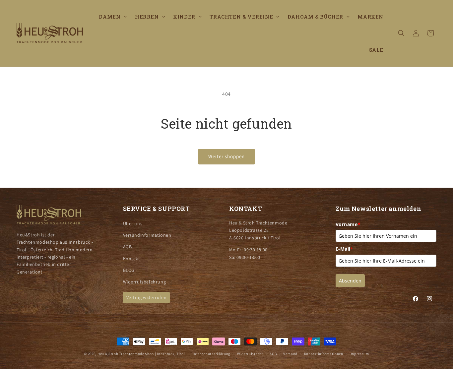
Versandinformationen (147, 235)
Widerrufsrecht (250, 353)
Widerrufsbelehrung (144, 282)
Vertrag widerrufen (146, 297)
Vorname (348, 224)
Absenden (350, 280)
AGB (127, 247)
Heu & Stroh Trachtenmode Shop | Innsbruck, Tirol (141, 353)
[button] (401, 33)
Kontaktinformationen (323, 353)
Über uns (133, 223)
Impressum (359, 353)
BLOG (129, 270)
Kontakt (131, 259)
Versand (290, 353)
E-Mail (345, 249)
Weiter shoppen (226, 156)
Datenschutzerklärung (210, 353)
